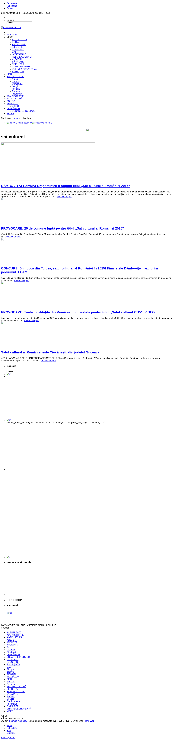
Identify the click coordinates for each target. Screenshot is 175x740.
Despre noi (12, 3)
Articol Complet (64, 196)
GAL (14, 52)
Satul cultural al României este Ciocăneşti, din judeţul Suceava (50, 352)
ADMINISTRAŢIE (15, 96)
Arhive (4, 718)
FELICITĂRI (12, 662)
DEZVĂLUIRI (13, 108)
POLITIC (11, 101)
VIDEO (15, 106)
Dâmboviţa (17, 84)
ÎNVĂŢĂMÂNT (19, 54)
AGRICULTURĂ (14, 99)
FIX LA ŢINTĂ (19, 44)
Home (15, 118)
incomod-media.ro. (17, 721)
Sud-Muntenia (13, 701)
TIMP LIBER (18, 64)
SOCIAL (16, 42)
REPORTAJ (12, 103)
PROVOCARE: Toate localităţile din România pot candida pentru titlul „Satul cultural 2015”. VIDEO (78, 312)
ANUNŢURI (18, 71)
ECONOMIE (18, 49)
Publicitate (12, 6)
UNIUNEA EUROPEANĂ (24, 69)
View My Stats (8, 737)
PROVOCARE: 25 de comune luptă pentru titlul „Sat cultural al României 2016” (62, 228)
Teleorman (17, 94)
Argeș (15, 79)
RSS (9, 730)
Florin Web (89, 721)
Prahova (16, 91)
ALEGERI (17, 59)
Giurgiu (15, 86)
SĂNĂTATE (18, 62)
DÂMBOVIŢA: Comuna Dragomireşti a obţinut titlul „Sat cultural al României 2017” (65, 186)
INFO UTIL (17, 47)
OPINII (10, 74)
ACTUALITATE (19, 39)
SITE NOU (12, 35)
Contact (10, 8)
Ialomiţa (16, 89)
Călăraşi (16, 81)
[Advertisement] (26, 399)
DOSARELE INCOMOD (23, 111)
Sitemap (11, 733)
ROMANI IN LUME (21, 67)
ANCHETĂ (12, 642)
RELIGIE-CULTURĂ (22, 57)
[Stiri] (10, 613)
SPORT (10, 113)
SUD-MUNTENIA (15, 76)
